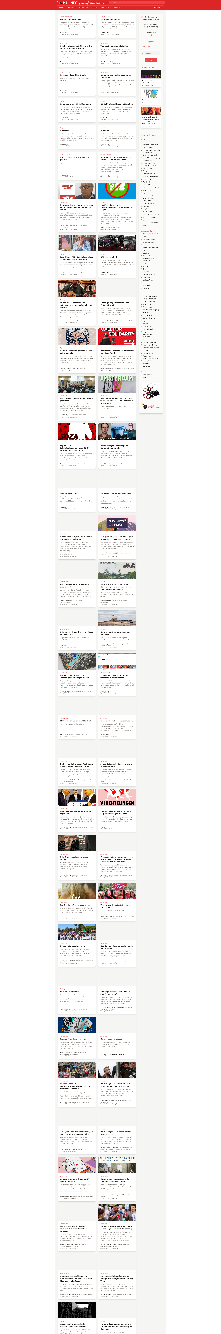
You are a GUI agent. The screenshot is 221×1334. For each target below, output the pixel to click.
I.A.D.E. (145, 250)
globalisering (106, 8)
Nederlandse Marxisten (151, 348)
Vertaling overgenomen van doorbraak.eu (76, 1102)
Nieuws (62, 101)
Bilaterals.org (147, 147)
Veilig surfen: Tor (148, 280)
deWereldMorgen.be (150, 318)
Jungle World (147, 256)
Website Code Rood (128, 368)
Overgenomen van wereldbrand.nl (79, 1009)
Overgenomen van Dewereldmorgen (120, 875)
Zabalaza (146, 288)
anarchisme (71, 8)
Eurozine (146, 245)
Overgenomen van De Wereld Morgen (120, 464)
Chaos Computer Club (150, 155)
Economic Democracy (150, 176)
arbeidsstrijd (83, 8)
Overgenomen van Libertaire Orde (82, 1294)
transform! (146, 277)
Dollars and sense (149, 174)
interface (146, 253)
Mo (144, 193)
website (82, 368)
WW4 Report (147, 285)
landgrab (146, 266)
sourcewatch (147, 212)
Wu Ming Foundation (150, 223)
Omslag (145, 350)
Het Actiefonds (148, 329)
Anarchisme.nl (148, 304)
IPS (144, 339)
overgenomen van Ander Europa (121, 1294)
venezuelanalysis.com (150, 217)
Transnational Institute (151, 214)
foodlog (145, 323)
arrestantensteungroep (151, 310)
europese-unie (119, 8)
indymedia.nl (147, 332)
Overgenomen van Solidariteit (80, 734)
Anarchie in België (149, 301)
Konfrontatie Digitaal (150, 345)
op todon (87, 1149)
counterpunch (148, 168)
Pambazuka (147, 272)
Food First (146, 185)
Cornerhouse (147, 160)
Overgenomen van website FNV (113, 227)
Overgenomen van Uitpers (121, 507)
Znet (144, 225)
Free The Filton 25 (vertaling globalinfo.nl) (119, 321)
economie (61, 8)
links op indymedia (117, 416)
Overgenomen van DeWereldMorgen (80, 273)
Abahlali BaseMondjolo (151, 234)
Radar (145, 377)
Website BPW (82, 464)
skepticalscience (148, 209)
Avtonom (146, 236)
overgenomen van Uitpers (120, 962)
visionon (146, 283)
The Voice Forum (149, 274)
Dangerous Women (150, 171)
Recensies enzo (105, 491)
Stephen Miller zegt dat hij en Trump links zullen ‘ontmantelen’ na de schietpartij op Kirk (150, 120)
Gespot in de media (66, 17)
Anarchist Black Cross (150, 145)
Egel (144, 321)
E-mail (143, 50)
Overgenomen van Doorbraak (74, 321)
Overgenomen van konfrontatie (81, 691)
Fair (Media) (147, 182)
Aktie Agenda (147, 375)
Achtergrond (64, 43)
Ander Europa (148, 307)
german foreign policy (150, 247)
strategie (94, 8)
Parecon (146, 206)
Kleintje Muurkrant (149, 342)
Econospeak (147, 179)
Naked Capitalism (149, 196)
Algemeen (63, 348)
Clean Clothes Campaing (151, 158)
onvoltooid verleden (150, 353)
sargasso (146, 363)
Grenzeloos (147, 326)
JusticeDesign (148, 190)
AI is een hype (147, 100)
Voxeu (145, 220)
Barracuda (146, 312)
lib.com (145, 269)
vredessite (146, 366)
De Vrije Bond (147, 315)
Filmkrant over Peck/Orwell (147, 81)
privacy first (147, 361)
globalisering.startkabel (151, 187)
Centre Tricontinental (150, 239)
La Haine (146, 263)
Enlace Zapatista (148, 242)
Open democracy (149, 203)
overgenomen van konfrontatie (83, 1197)
